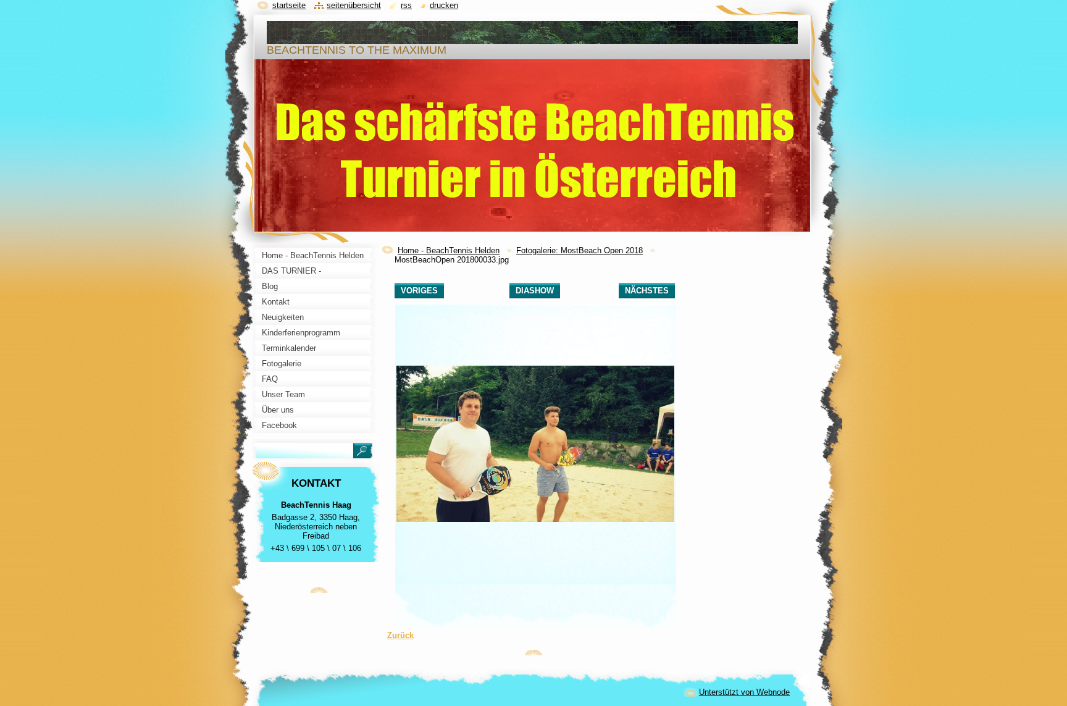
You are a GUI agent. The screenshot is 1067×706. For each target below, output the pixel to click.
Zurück (400, 635)
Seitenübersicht (354, 5)
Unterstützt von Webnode (744, 692)
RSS (406, 5)
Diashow (535, 290)
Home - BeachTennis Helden (449, 250)
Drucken (444, 5)
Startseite (289, 5)
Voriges (419, 290)
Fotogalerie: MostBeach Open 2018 (579, 250)
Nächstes (647, 290)
